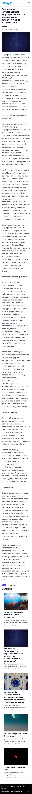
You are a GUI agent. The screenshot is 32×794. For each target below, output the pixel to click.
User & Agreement (16, 791)
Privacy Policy (5, 791)
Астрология (12, 585)
